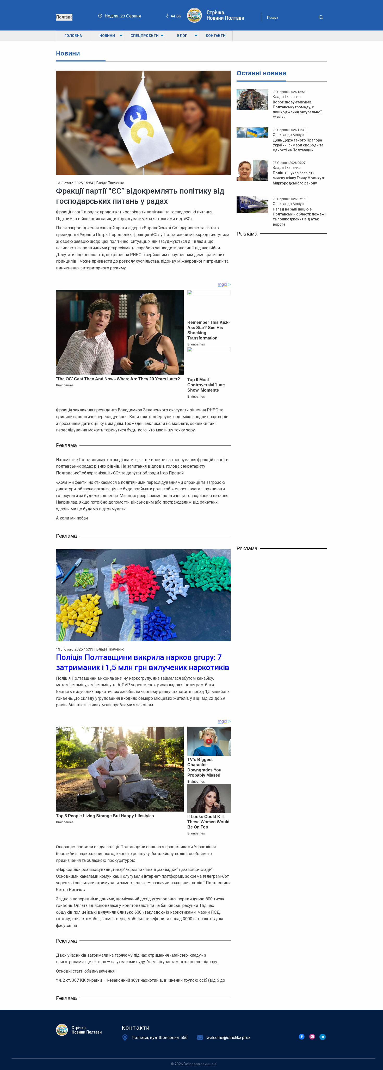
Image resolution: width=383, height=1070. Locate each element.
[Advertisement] (282, 275)
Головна (73, 36)
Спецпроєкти (145, 36)
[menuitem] (73, 35)
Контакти (216, 36)
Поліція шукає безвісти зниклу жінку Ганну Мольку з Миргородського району (298, 178)
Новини (107, 36)
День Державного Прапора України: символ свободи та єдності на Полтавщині (298, 145)
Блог (182, 36)
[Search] (317, 17)
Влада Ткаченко (110, 183)
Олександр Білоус (288, 135)
